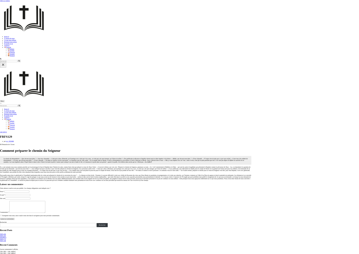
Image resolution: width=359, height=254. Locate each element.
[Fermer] (3, 65)
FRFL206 (3, 234)
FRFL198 (3, 241)
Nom (2, 191)
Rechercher (3, 222)
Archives (6, 45)
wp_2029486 (10, 141)
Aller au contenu (5, 1)
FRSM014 (3, 237)
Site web (2, 198)
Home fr (6, 36)
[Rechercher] (0, 59)
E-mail (2, 195)
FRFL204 (3, 236)
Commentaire (4, 212)
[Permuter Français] (32, 119)
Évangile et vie (8, 44)
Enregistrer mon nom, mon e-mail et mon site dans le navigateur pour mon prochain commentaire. (31, 215)
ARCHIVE (3, 132)
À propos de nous (9, 38)
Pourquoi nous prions (10, 42)
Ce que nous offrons (10, 40)
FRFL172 (3, 239)
